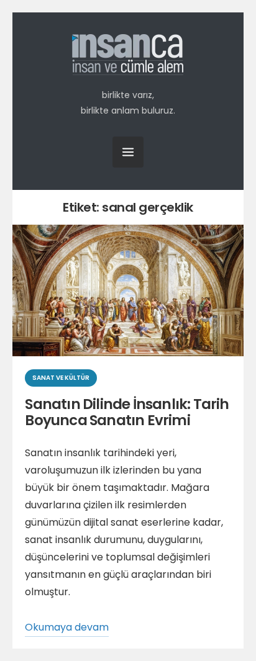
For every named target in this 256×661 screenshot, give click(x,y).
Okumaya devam (67, 628)
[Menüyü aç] (128, 152)
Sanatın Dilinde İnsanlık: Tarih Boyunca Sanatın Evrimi (127, 412)
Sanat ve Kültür (60, 377)
